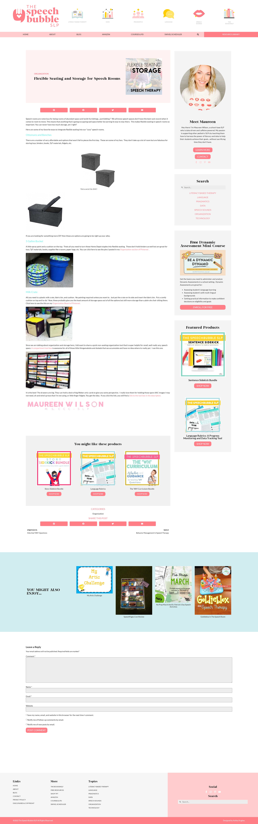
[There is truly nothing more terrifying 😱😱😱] (206, 760)
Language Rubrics (98, 489)
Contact (16, 796)
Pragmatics (138, 22)
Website (29, 706)
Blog (78, 34)
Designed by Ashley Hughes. (234, 820)
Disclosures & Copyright (23, 803)
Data (108, 22)
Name (29, 687)
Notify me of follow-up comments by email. (45, 720)
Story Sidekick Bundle (54, 489)
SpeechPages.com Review (134, 617)
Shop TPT (54, 794)
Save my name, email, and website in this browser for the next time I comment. (60, 715)
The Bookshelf (229, 22)
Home (25, 34)
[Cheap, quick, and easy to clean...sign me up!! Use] (20, 760)
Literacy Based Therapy (77, 22)
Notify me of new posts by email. (41, 724)
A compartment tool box (41, 348)
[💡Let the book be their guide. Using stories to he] (144, 760)
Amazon (106, 34)
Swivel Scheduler (173, 34)
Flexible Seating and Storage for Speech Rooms (77, 79)
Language (168, 22)
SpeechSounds (199, 22)
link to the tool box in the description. (145, 395)
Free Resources (57, 790)
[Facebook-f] (196, 162)
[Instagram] (200, 162)
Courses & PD (137, 34)
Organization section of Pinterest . (135, 249)
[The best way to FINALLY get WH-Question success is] (51, 760)
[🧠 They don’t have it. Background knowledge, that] (237, 760)
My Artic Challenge (94, 596)
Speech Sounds (94, 801)
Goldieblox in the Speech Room (213, 617)
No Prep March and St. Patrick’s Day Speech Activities (173, 606)
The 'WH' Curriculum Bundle (142, 489)
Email (29, 696)
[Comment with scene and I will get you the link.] (113, 760)
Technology (93, 808)
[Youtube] (209, 162)
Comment (30, 656)
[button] (198, 34)
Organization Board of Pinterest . (67, 303)
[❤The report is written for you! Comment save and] (175, 760)
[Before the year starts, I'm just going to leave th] (82, 760)
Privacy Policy (19, 800)
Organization (41, 74)
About (52, 34)
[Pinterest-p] (205, 162)
